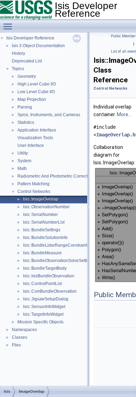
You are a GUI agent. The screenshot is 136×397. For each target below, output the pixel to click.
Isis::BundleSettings (41, 229)
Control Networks (33, 191)
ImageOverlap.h (115, 134)
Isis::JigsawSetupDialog (45, 299)
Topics (18, 68)
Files (16, 345)
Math (22, 168)
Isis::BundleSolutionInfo (45, 237)
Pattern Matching (33, 183)
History (18, 53)
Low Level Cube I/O (36, 91)
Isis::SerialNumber (40, 214)
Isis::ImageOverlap (40, 199)
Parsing (24, 107)
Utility (22, 153)
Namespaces (24, 329)
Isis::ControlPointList (42, 283)
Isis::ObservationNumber (46, 206)
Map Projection (31, 99)
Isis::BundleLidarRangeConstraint (55, 245)
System (24, 160)
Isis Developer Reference (30, 38)
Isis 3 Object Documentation (38, 45)
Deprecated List (27, 61)
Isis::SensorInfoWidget (44, 306)
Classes (19, 337)
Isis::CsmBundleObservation (50, 291)
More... (124, 114)
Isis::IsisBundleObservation (48, 276)
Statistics (25, 122)
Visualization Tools (35, 137)
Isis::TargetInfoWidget (43, 314)
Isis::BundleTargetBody (45, 268)
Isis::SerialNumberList (44, 222)
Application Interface (36, 130)
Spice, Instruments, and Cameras (48, 114)
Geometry (26, 76)
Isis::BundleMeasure (42, 252)
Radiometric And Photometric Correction (55, 176)
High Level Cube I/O (36, 84)
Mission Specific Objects (40, 322)
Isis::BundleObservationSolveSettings (58, 260)
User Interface (30, 145)
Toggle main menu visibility (9, 26)
